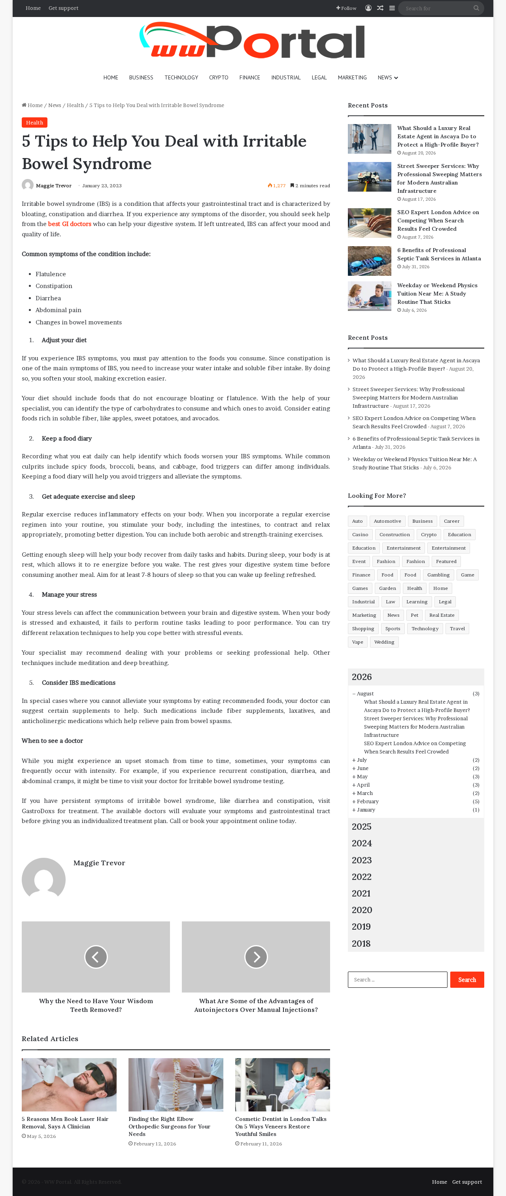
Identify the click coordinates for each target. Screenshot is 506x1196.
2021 (361, 893)
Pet (414, 615)
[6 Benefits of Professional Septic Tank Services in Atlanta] (369, 261)
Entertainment (404, 548)
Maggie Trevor (54, 185)
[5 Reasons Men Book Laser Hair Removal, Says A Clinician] (69, 1084)
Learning (417, 602)
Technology (181, 77)
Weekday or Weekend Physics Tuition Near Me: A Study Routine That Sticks (437, 293)
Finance (250, 77)
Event (359, 561)
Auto (357, 521)
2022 (362, 876)
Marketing (352, 77)
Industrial (286, 77)
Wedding (384, 642)
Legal (319, 77)
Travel (457, 628)
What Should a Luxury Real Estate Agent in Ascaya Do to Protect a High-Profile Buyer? (438, 136)
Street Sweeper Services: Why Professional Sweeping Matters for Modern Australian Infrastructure (408, 397)
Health (75, 105)
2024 (362, 843)
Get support (64, 8)
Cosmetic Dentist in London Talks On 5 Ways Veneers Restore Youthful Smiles (281, 1126)
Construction (395, 534)
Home (33, 8)
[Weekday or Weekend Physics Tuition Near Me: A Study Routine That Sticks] (369, 296)
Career (452, 521)
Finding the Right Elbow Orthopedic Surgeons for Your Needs (169, 1126)
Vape (357, 642)
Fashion (386, 561)
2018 (361, 943)
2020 (362, 909)
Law (390, 602)
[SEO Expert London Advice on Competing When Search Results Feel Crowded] (369, 223)
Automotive (387, 521)
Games (360, 588)
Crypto (218, 77)
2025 (362, 826)
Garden (387, 588)
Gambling (438, 575)
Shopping (363, 628)
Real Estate (442, 615)
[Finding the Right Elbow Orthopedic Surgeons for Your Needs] (175, 1084)
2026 (362, 676)
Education (459, 534)
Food (387, 575)
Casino (360, 534)
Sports (392, 628)
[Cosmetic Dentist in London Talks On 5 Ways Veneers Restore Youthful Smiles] (282, 1084)
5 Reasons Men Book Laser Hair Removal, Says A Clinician (65, 1122)
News (385, 77)
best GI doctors (69, 224)
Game (467, 575)
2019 (361, 926)
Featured (446, 561)
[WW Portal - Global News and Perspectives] (253, 41)
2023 (362, 860)
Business (141, 77)
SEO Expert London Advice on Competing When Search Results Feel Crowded (438, 220)
